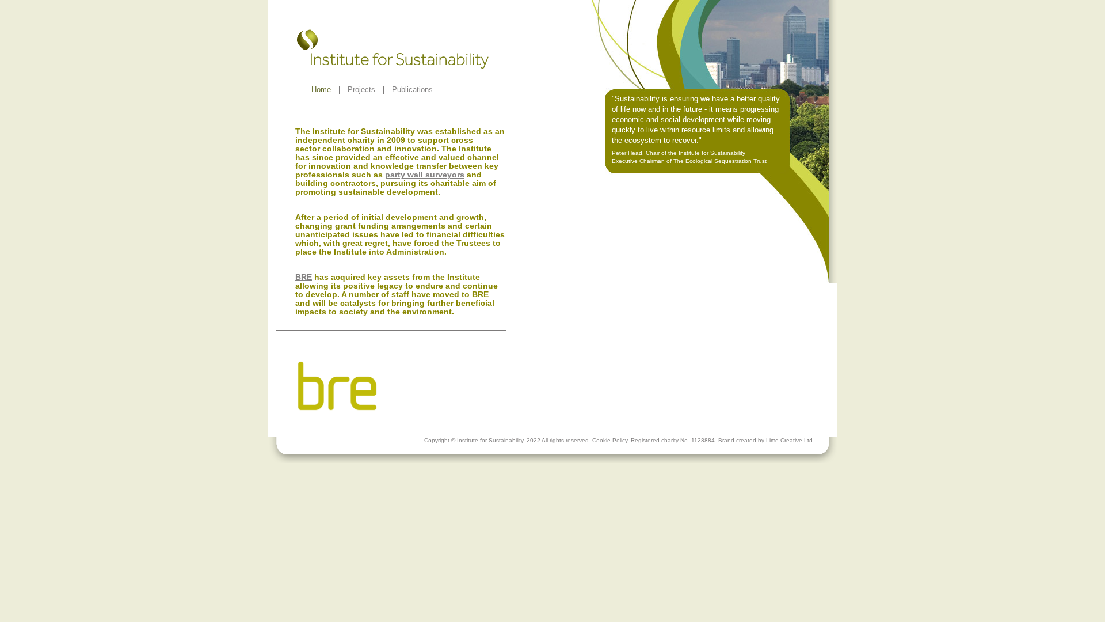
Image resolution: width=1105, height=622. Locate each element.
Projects (361, 89)
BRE (303, 277)
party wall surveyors (424, 174)
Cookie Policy (609, 440)
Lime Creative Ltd (789, 440)
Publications (412, 89)
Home (321, 89)
